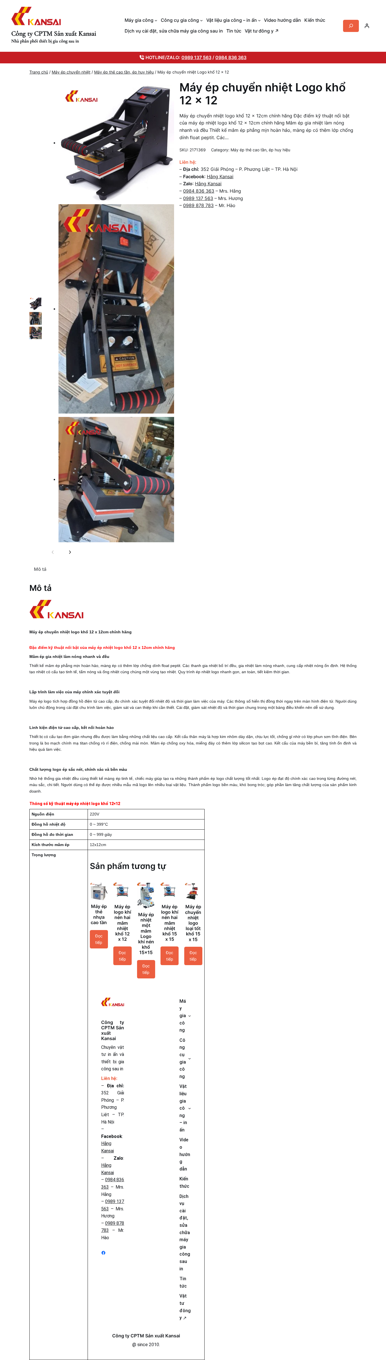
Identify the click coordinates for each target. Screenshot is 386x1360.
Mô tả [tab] (40, 569)
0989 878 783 (198, 205)
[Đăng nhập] (367, 26)
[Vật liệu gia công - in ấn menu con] (259, 20)
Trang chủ (38, 72)
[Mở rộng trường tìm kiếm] (351, 26)
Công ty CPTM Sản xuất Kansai (53, 33)
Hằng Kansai (220, 176)
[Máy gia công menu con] (156, 20)
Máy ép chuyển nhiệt (71, 72)
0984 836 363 (230, 57)
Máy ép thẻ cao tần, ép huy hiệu (124, 72)
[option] (35, 303)
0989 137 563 (196, 57)
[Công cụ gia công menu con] (201, 20)
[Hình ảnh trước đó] (52, 552)
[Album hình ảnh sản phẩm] (110, 313)
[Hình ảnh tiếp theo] (69, 552)
